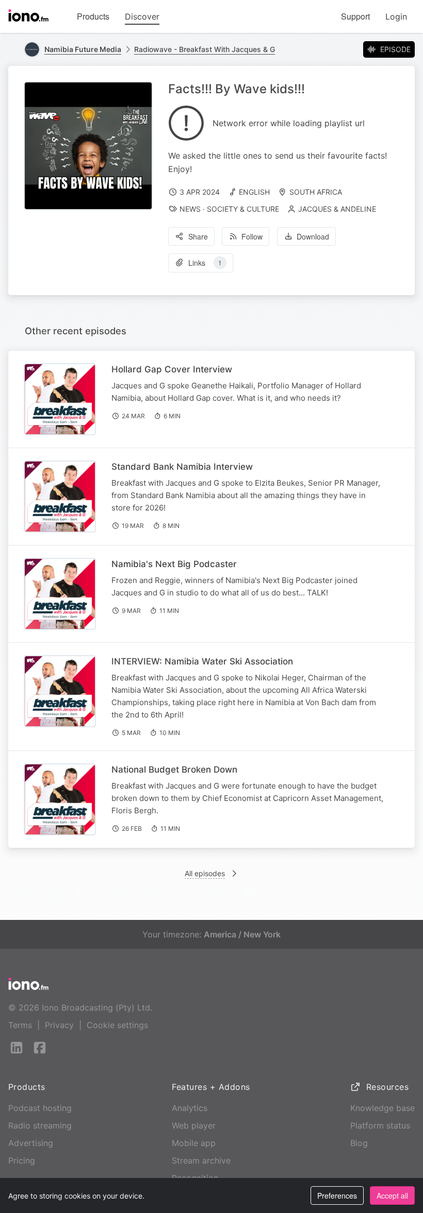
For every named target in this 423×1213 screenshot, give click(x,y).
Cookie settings (117, 1025)
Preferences (337, 1195)
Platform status (380, 1125)
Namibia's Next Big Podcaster (174, 564)
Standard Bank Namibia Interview (182, 467)
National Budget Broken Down (174, 769)
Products (93, 16)
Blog (359, 1143)
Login (396, 16)
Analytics (189, 1108)
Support (355, 16)
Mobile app (194, 1143)
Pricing (21, 1160)
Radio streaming (40, 1125)
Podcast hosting (40, 1108)
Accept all (392, 1195)
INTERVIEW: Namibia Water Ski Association (202, 661)
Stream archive (201, 1160)
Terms (20, 1025)
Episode (395, 49)
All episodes (205, 873)
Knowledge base (382, 1108)
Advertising (30, 1143)
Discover (142, 16)
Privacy (59, 1025)
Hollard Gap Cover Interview (171, 369)
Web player (194, 1125)
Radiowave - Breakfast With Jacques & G (204, 49)
